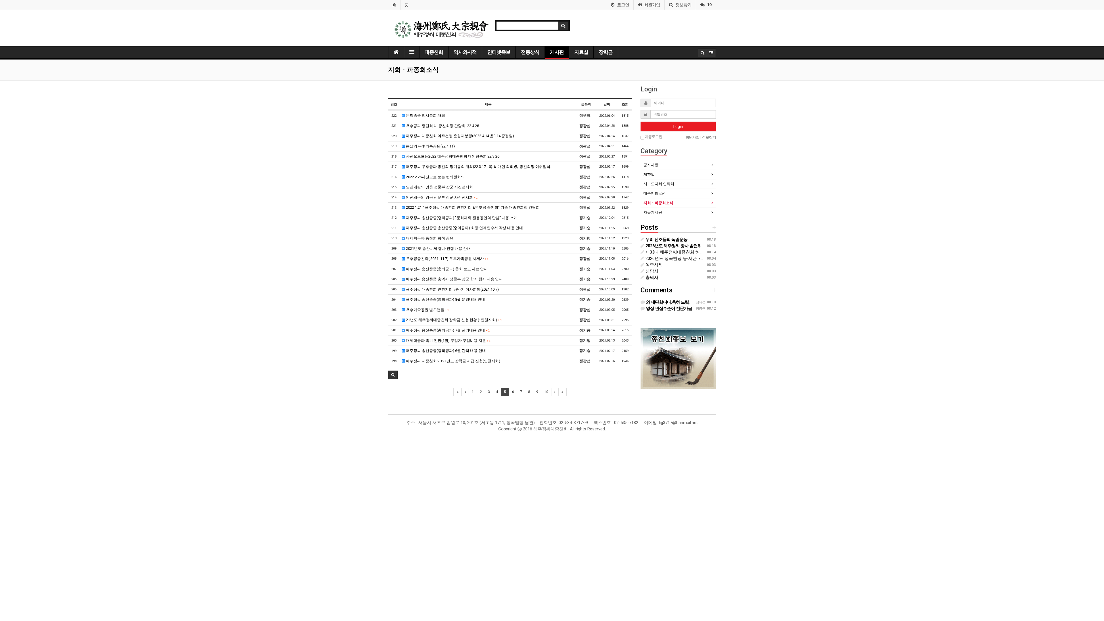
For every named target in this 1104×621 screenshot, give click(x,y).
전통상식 (530, 52)
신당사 (651, 271)
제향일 (649, 174)
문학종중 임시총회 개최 (425, 115)
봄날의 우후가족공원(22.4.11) (430, 146)
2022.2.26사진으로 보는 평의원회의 (435, 177)
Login (678, 126)
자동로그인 (653, 137)
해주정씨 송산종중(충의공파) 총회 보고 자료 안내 (446, 269)
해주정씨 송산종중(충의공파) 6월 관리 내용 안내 (445, 350)
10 (546, 392)
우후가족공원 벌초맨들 (426, 310)
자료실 (581, 52)
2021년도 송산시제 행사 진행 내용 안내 (438, 248)
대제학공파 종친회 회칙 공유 (429, 238)
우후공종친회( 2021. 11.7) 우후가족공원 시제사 (446, 258)
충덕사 (651, 277)
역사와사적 (465, 52)
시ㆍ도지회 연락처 (658, 184)
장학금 (606, 52)
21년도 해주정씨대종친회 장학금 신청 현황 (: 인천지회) (453, 320)
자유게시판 (652, 212)
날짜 (606, 104)
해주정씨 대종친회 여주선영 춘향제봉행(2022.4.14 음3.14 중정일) (459, 136)
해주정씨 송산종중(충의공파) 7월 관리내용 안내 (447, 330)
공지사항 (650, 165)
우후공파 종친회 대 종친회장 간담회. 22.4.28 (442, 126)
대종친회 (434, 52)
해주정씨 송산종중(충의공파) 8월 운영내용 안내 (445, 299)
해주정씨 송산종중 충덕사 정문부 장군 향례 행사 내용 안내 (454, 279)
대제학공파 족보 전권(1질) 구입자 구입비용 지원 (447, 340)
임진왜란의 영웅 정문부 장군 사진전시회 (439, 187)
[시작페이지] (394, 5)
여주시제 (653, 264)
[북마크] (406, 5)
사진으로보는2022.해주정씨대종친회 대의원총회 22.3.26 (452, 156)
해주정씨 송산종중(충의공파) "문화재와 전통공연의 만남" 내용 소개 (461, 218)
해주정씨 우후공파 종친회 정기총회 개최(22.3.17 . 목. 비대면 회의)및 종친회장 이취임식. (478, 166)
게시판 (557, 52)
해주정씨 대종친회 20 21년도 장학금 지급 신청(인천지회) (452, 361)
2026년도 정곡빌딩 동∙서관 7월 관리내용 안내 (688, 258)
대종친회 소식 (655, 193)
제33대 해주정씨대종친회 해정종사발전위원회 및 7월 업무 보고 (705, 252)
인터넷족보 (498, 52)
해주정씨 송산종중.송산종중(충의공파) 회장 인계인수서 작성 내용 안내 (464, 228)
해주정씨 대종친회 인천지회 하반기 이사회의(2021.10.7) (452, 289)
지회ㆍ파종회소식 (658, 203)
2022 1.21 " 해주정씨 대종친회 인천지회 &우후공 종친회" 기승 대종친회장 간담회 (472, 207)
